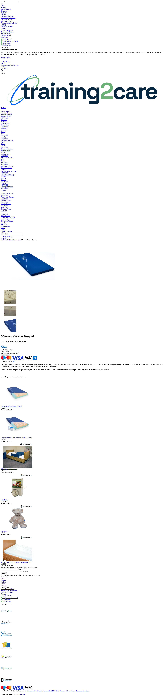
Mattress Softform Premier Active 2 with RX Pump (16, 437)
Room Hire (4, 37)
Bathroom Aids (5, 123)
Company (4, 211)
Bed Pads (3, 130)
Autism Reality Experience (9, 590)
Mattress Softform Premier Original (11, 406)
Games (3, 152)
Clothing (3, 25)
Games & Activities (7, 149)
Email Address (23, 571)
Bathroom (4, 11)
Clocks (3, 161)
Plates (2, 142)
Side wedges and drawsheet (9, 469)
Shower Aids (5, 125)
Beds (2, 133)
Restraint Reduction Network (9, 65)
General (3, 169)
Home (2, 5)
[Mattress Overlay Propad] (33, 289)
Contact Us (4, 214)
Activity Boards (5, 150)
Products (3, 7)
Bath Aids (4, 121)
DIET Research (5, 216)
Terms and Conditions (82, 691)
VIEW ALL (4, 118)
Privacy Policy (5, 219)
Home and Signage (6, 19)
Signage (3, 159)
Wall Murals (4, 162)
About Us (4, 224)
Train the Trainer (6, 35)
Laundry (3, 14)
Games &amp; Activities (8, 18)
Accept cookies (5, 57)
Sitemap (62, 691)
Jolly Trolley (4, 500)
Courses (3, 28)
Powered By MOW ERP (50, 691)
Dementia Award (6, 209)
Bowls (3, 144)
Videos (3, 584)
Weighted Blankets (6, 113)
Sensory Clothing (6, 116)
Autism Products (6, 9)
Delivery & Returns (7, 221)
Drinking (3, 145)
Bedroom (3, 13)
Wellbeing (4, 180)
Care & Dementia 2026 (8, 217)
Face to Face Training (7, 32)
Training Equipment (7, 26)
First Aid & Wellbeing (7, 175)
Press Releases (5, 226)
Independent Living (7, 21)
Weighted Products (6, 114)
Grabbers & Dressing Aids (9, 171)
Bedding (3, 132)
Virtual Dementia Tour (7, 589)
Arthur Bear (4, 531)
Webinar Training (6, 33)
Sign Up (4, 573)
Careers (3, 228)
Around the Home (6, 168)
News (2, 229)
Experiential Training (7, 30)
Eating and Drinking (7, 16)
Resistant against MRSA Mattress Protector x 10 (15, 562)
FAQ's (3, 223)
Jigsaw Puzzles (5, 154)
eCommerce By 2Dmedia (34, 691)
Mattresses (17, 240)
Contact (3, 67)
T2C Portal (4, 68)
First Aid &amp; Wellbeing (9, 23)
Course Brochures (6, 231)
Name (20, 569)
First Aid (3, 176)
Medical (3, 178)
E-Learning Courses (7, 592)
